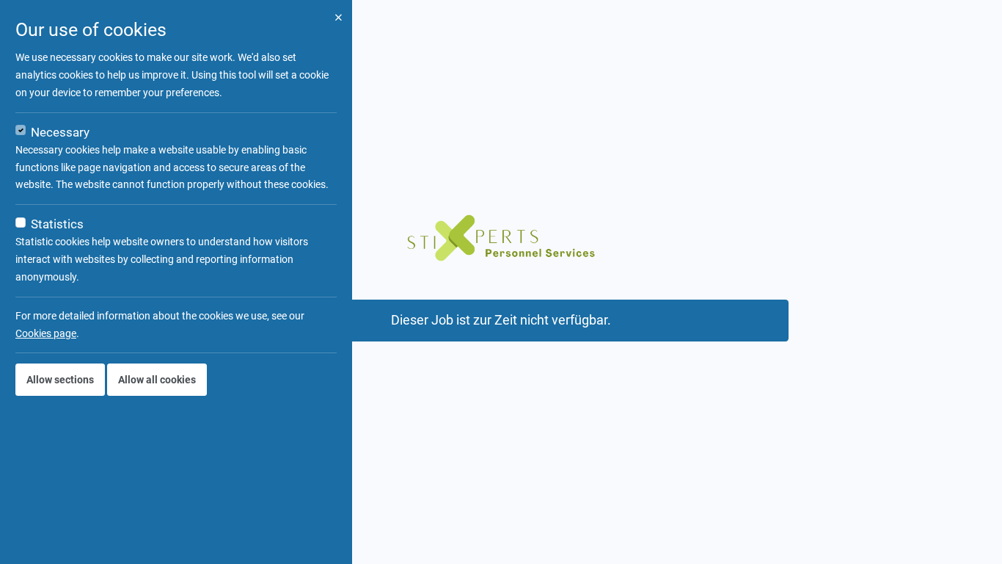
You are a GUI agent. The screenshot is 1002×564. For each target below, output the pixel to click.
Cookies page (45, 333)
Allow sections (60, 380)
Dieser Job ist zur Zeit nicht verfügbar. (501, 320)
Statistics (57, 224)
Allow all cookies (157, 380)
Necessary (60, 132)
